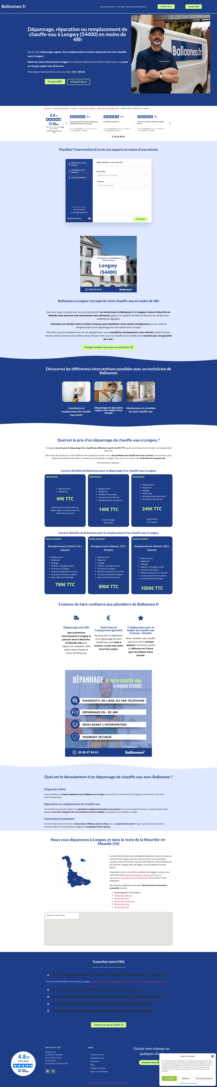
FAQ (92, 1064)
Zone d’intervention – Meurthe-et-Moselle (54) (99, 108)
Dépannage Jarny (121, 898)
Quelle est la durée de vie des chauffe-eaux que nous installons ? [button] (109, 997)
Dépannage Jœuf (121, 907)
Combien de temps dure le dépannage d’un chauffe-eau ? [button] (102, 1004)
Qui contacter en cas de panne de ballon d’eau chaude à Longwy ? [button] (109, 975)
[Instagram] (53, 1071)
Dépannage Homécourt (124, 901)
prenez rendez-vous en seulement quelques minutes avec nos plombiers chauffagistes (128, 981)
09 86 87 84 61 (79, 210)
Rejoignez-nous (97, 1058)
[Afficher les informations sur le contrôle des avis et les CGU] (63, 127)
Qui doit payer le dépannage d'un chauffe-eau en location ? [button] (103, 1011)
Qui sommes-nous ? (108, 7)
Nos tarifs (121, 7)
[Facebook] (47, 1071)
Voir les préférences (204, 1078)
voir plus (89, 124)
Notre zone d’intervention (136, 7)
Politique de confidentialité (188, 1083)
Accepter (169, 1078)
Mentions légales (95, 1082)
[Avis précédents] (66, 123)
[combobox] (121, 175)
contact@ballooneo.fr (79, 212)
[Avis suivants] (170, 123)
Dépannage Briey (121, 904)
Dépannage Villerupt (123, 895)
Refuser (186, 1078)
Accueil (47, 108)
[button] (212, 1056)
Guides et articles (98, 1068)
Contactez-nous (97, 1054)
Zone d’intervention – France (64, 108)
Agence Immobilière (99, 1071)
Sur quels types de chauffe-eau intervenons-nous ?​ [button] (97, 990)
